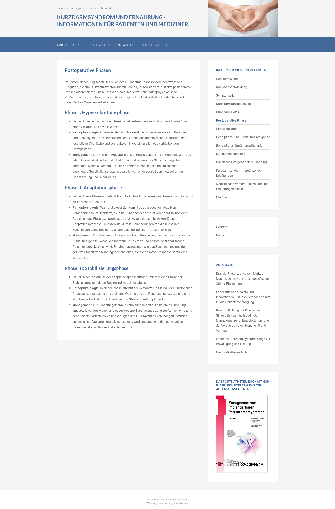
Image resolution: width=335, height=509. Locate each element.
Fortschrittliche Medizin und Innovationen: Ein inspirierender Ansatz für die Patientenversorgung (243, 297)
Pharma (221, 197)
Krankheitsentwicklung (231, 87)
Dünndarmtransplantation (233, 103)
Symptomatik (225, 95)
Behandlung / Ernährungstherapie (239, 145)
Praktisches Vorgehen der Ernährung (241, 162)
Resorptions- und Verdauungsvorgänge (243, 137)
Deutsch (221, 227)
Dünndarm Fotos (227, 112)
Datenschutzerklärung (176, 499)
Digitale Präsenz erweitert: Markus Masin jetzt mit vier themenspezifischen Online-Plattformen (243, 278)
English (221, 235)
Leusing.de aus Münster (176, 503)
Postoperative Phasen (232, 120)
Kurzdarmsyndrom (228, 78)
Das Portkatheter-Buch (231, 352)
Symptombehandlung (230, 153)
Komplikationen (226, 128)
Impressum (153, 499)
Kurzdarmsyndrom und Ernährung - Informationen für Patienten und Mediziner (122, 20)
